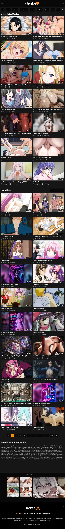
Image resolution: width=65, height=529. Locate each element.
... (47, 435)
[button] (62, 10)
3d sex (32, 10)
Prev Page (8, 435)
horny (46, 10)
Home (17, 514)
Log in (26, 514)
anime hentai (24, 10)
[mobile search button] (63, 3)
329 (52, 435)
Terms (36, 514)
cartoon (40, 10)
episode (15, 10)
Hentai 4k (30, 524)
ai (2, 10)
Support (31, 514)
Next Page (56, 435)
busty (8, 10)
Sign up (21, 514)
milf (53, 10)
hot (58, 10)
